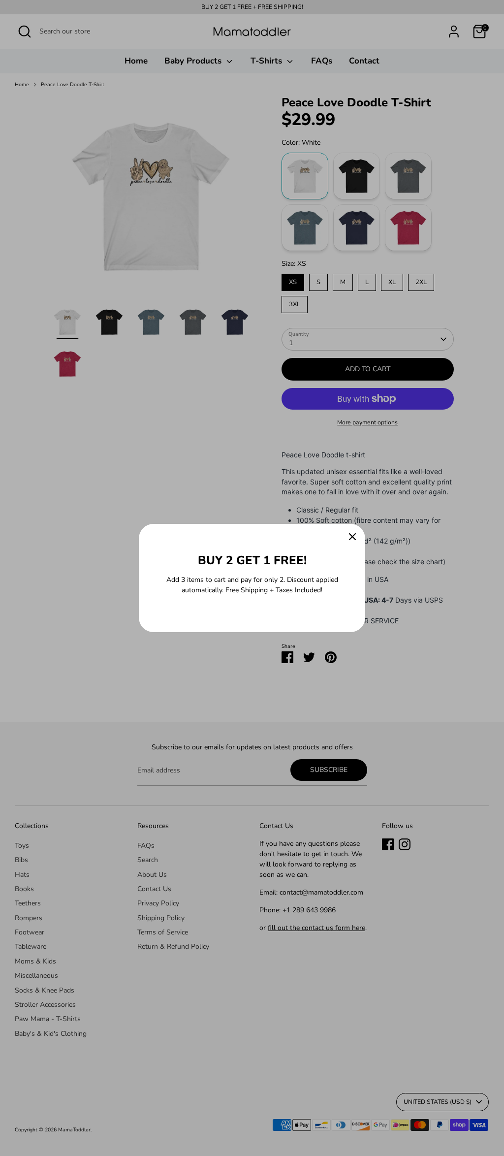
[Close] (352, 536)
